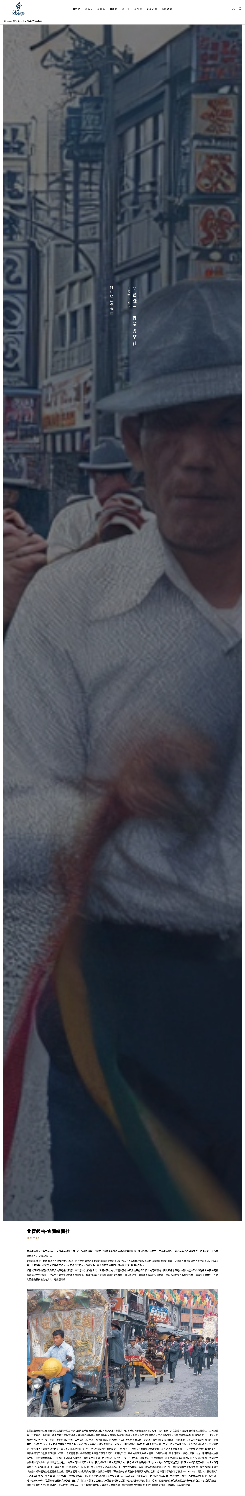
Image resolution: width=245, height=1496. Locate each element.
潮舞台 (16, 21)
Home (7, 21)
